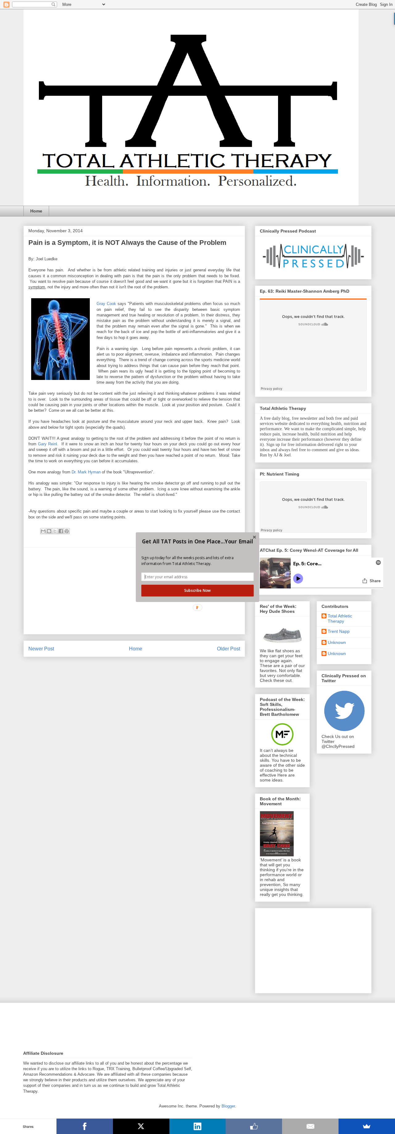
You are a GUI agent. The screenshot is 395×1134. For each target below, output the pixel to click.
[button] (197, 541)
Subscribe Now (197, 590)
